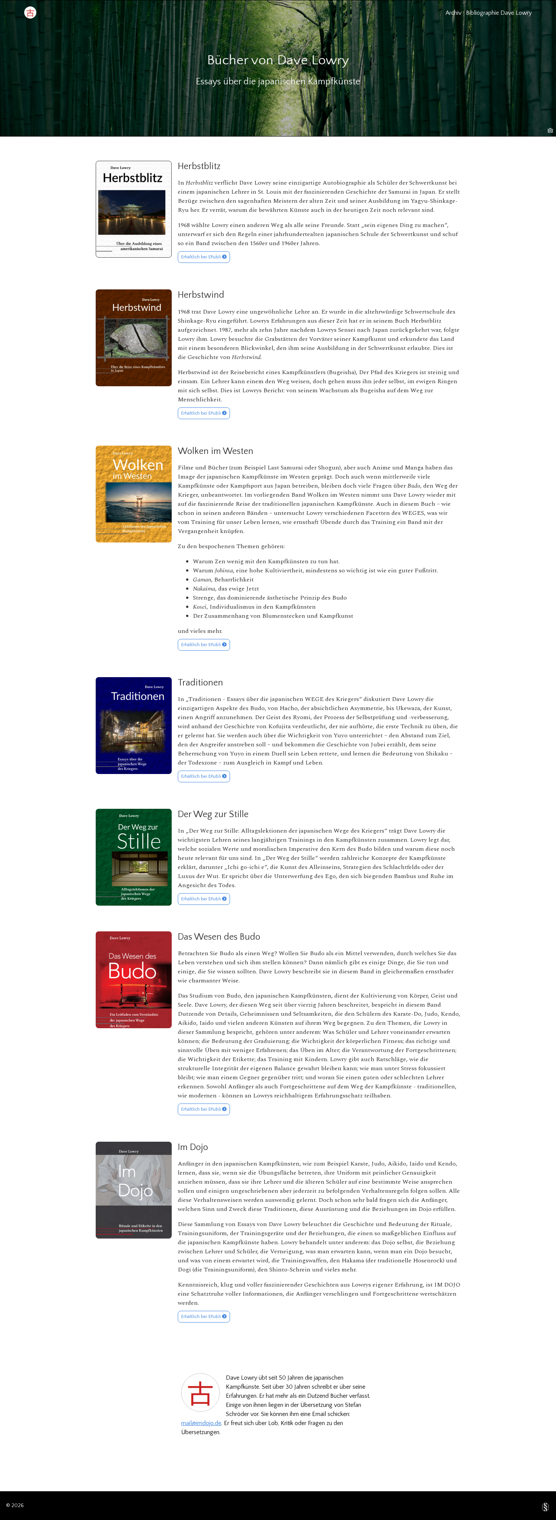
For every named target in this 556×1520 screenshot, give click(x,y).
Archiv (453, 12)
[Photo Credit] (550, 130)
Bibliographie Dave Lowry (499, 12)
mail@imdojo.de (201, 1423)
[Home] (30, 16)
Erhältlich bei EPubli (201, 257)
